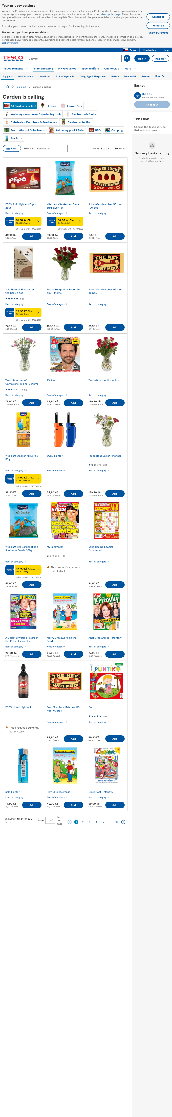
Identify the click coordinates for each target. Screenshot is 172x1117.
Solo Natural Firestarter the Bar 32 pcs (19, 291)
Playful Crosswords (58, 792)
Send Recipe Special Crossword (101, 548)
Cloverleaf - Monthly (101, 792)
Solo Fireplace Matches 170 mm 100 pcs (63, 708)
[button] (129, 50)
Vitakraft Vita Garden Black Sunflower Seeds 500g (21, 548)
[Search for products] (127, 58)
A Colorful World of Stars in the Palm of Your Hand (21, 639)
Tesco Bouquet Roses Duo (104, 380)
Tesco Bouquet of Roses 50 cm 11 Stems (63, 291)
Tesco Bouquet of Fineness (105, 456)
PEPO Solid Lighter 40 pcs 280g (21, 205)
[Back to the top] (88, 835)
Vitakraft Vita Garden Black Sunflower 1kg (63, 205)
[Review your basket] (137, 95)
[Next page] (123, 822)
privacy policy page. (110, 14)
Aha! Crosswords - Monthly (105, 638)
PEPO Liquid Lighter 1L (18, 707)
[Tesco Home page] (13, 58)
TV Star (51, 380)
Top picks (21, 86)
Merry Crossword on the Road (62, 639)
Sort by (28, 148)
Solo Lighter (12, 792)
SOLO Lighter (55, 456)
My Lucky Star (55, 547)
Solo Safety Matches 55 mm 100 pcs (105, 205)
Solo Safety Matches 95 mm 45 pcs (105, 291)
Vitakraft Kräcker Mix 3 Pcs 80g (21, 457)
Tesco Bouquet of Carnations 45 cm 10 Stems (21, 382)
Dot (91, 707)
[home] (7, 86)
